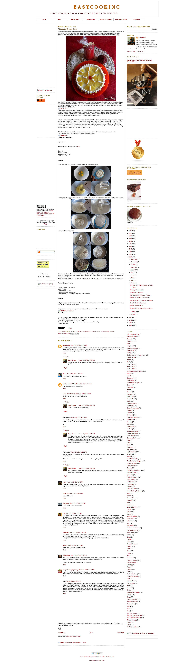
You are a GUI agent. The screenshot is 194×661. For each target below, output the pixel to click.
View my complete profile (136, 51)
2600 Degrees (110, 656)
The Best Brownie (132, 613)
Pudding (129, 564)
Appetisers (130, 341)
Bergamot (66, 503)
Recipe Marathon (132, 574)
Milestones (130, 521)
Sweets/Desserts (64, 333)
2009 (130, 323)
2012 (130, 257)
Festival (129, 456)
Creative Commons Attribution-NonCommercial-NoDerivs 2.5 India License (45, 213)
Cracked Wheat (131, 435)
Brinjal (129, 389)
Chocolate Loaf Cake (136, 292)
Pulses (129, 569)
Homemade (130, 484)
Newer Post (61, 632)
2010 (130, 320)
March (133, 283)
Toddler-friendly (131, 620)
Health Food (130, 482)
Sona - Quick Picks (69, 394)
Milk (128, 523)
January (133, 314)
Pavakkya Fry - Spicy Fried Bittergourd (141, 300)
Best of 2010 (131, 369)
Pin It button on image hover (97, 660)
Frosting (129, 468)
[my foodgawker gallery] (45, 284)
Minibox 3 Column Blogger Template (89, 656)
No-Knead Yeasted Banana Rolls (139, 297)
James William (102, 656)
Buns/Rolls (130, 399)
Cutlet (129, 440)
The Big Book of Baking (134, 617)
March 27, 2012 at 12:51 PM (74, 513)
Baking (73, 331)
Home (91, 632)
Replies (67, 357)
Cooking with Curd (132, 431)
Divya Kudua (72, 360)
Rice (128, 578)
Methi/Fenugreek (132, 516)
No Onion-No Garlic (133, 528)
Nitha (64, 482)
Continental (130, 426)
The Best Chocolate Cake (134, 615)
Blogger (45, 224)
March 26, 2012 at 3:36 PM (75, 374)
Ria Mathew (66, 555)
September (134, 267)
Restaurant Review (132, 576)
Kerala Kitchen (131, 498)
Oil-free (129, 539)
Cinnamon (130, 419)
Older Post (121, 632)
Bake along (130, 350)
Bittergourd (130, 378)
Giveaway (130, 475)
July (132, 272)
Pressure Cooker (132, 560)
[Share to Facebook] (78, 334)
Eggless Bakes (131, 452)
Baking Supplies (132, 357)
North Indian (130, 532)
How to (129, 486)
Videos (129, 624)
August (133, 270)
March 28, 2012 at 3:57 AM (79, 555)
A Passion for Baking (133, 334)
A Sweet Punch (131, 336)
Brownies (130, 394)
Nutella (129, 535)
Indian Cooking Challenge (134, 491)
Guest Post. (130, 479)
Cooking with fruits (132, 433)
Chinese (129, 412)
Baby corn (130, 346)
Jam (128, 493)
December (134, 259)
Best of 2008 (131, 364)
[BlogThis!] (73, 334)
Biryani (129, 373)
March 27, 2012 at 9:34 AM (87, 434)
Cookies (129, 429)
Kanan (65, 545)
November (134, 262)
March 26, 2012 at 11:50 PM (75, 482)
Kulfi (128, 502)
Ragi (128, 571)
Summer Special (132, 599)
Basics (129, 359)
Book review (131, 380)
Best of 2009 (131, 366)
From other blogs (107, 331)
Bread (129, 385)
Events (129, 454)
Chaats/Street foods (133, 408)
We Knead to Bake (132, 627)
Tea (128, 608)
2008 (130, 325)
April (132, 280)
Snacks (129, 594)
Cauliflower (130, 405)
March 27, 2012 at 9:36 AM (87, 468)
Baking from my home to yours (136, 355)
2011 (130, 317)
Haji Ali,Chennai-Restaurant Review (140, 295)
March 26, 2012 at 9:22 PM (79, 452)
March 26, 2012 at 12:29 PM (79, 345)
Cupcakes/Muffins (132, 438)
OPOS (129, 541)
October (133, 264)
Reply (64, 353)
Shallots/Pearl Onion (133, 592)
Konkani (129, 500)
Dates (129, 442)
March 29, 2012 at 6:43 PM (86, 570)
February (133, 311)
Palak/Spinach (131, 544)
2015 (130, 249)
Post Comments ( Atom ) (73, 636)
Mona (64, 493)
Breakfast (130, 387)
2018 (130, 241)
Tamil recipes (131, 604)
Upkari (129, 622)
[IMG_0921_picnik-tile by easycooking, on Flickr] (65, 311)
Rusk (128, 585)
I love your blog (131, 488)
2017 (130, 244)
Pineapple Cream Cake (137, 290)
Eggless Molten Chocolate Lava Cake (141, 308)
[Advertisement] (97, 21)
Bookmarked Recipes (133, 382)
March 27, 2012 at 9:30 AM (87, 360)
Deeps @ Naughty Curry (70, 570)
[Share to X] (76, 334)
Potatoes (130, 558)
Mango (129, 512)
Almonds (130, 339)
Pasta (129, 548)
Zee (64, 513)
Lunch (129, 509)
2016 (130, 246)
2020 (130, 236)
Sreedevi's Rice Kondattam (138, 303)
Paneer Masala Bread (136, 305)
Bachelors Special (132, 348)
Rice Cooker (131, 581)
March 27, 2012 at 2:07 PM (78, 532)
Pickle (129, 553)
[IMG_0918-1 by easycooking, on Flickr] (63, 135)
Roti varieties (131, 583)
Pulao (129, 567)
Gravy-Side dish (132, 477)
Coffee (129, 424)
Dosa (128, 445)
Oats (128, 537)
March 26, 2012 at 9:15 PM (79, 417)
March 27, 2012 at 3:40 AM (75, 493)
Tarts (128, 606)
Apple (129, 343)
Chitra (65, 374)
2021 (130, 233)
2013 (130, 254)
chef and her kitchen (69, 384)
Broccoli (129, 392)
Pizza (129, 555)
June (132, 275)
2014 (130, 251)
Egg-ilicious (130, 449)
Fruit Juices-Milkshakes (134, 470)
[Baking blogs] (138, 161)
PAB (78, 146)
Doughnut (130, 447)
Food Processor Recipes (134, 461)
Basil (128, 362)
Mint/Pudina (130, 525)
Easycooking (97, 7)
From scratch (131, 465)
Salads (129, 588)
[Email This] (71, 334)
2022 (130, 230)
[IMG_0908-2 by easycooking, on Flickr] (63, 108)
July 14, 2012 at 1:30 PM (73, 581)
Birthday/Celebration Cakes (86, 331)
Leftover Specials (132, 507)
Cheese (129, 410)
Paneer (129, 546)
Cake (99, 331)
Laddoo (129, 505)
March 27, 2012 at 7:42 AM (77, 503)
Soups (129, 597)
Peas (128, 551)
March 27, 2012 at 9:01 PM (75, 545)
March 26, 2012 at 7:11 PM (83, 394)
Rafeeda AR (66, 345)
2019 (130, 238)
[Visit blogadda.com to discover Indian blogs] (140, 633)
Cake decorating (132, 403)
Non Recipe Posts (132, 530)
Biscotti (129, 376)
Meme (129, 514)
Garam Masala (131, 472)
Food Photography (132, 459)
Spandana (66, 532)
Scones (129, 590)
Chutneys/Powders (132, 417)
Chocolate (130, 415)
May (132, 277)
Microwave (130, 518)
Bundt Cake (130, 396)
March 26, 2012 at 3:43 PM (84, 384)
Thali (128, 611)
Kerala (129, 495)
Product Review (132, 562)
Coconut (129, 422)
